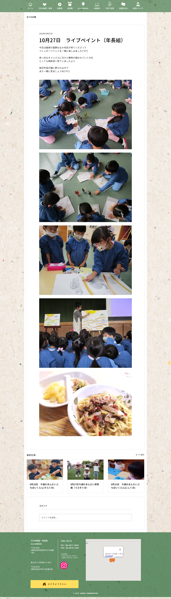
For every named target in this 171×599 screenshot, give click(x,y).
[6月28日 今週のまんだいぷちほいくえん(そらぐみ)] (45, 469)
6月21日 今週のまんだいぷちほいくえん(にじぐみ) (125, 486)
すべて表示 (140, 455)
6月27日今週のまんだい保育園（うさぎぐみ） (84, 486)
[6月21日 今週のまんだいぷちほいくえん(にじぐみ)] (126, 469)
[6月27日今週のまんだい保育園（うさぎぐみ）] (85, 469)
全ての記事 (31, 17)
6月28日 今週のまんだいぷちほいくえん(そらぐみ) (44, 486)
